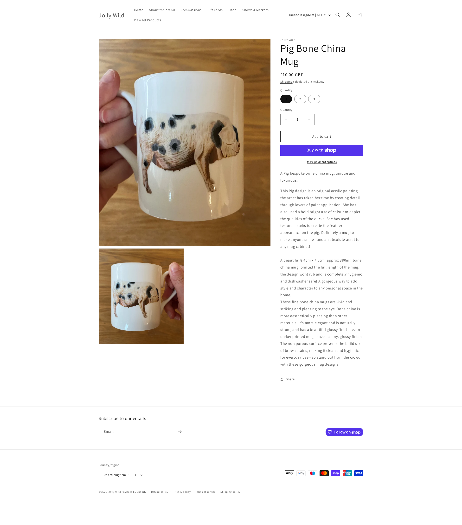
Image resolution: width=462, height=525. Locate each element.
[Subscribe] (179, 431)
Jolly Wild (115, 491)
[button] (338, 15)
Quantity (286, 110)
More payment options (322, 162)
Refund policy (159, 491)
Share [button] (290, 379)
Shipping (286, 81)
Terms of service (205, 491)
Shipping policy (230, 491)
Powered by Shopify (134, 491)
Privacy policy (182, 491)
